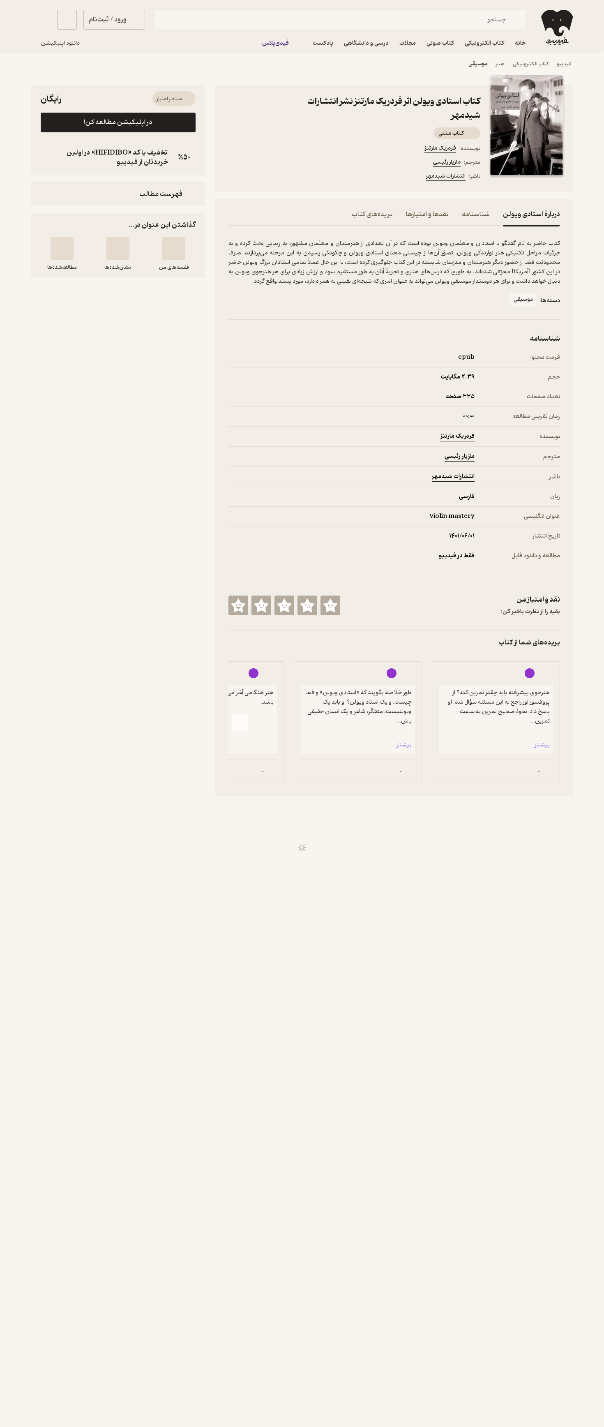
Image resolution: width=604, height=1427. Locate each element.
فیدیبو (564, 64)
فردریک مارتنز (440, 148)
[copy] (49, 157)
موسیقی (478, 64)
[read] (62, 248)
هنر (500, 64)
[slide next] (240, 722)
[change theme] (41, 20)
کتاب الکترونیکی (531, 64)
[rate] (330, 605)
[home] (556, 27)
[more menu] (233, 177)
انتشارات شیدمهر (446, 176)
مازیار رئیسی (447, 162)
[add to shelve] (173, 248)
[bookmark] (253, 177)
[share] (273, 177)
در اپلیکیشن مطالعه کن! (118, 122)
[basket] (67, 20)
